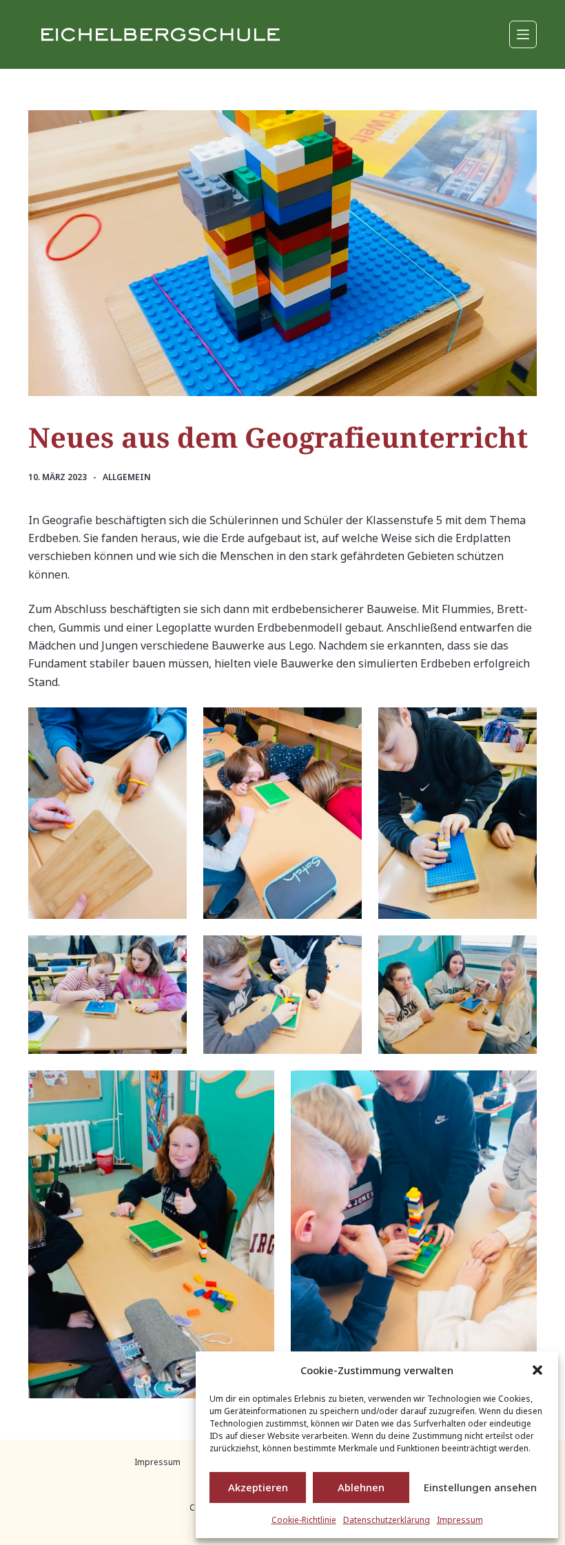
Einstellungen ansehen (480, 1487)
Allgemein (127, 477)
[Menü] (523, 34)
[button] (537, 1370)
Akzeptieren (258, 1487)
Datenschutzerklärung (386, 1520)
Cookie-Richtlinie (303, 1520)
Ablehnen (361, 1487)
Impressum (460, 1520)
